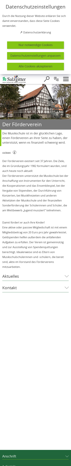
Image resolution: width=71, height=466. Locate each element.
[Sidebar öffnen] (66, 79)
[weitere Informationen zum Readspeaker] (14, 152)
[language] (56, 79)
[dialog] (35, 37)
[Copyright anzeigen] (67, 115)
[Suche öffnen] (47, 79)
